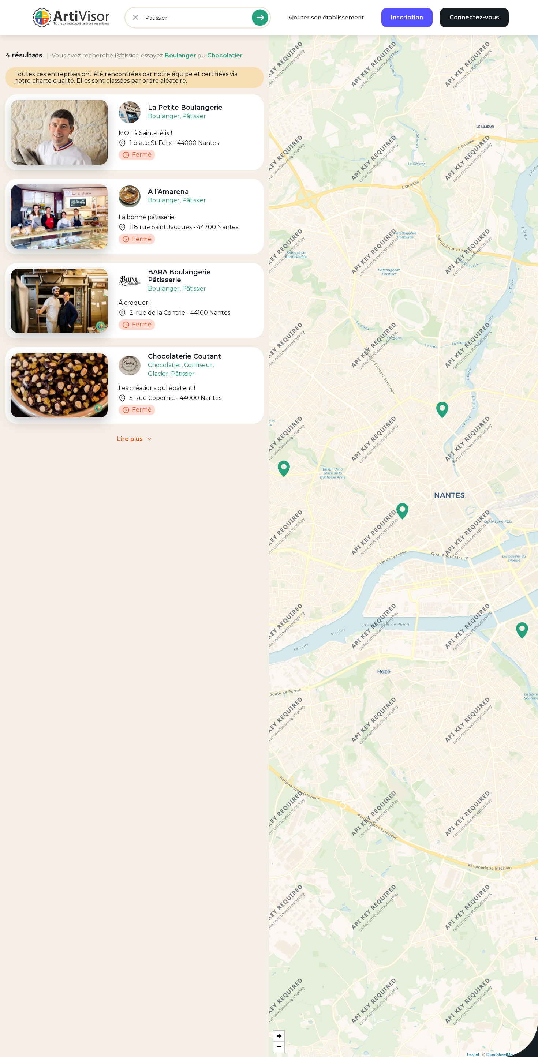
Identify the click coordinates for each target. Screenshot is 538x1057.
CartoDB (528, 1054)
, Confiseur (197, 364)
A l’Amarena (168, 192)
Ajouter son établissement (326, 17)
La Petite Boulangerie (185, 108)
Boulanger (164, 116)
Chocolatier (165, 364)
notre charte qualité (44, 80)
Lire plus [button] (130, 438)
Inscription (407, 17)
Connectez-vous (474, 17)
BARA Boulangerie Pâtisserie (179, 276)
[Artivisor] (71, 17)
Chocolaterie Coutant (184, 356)
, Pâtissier (193, 116)
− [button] (279, 1047)
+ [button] (279, 1036)
